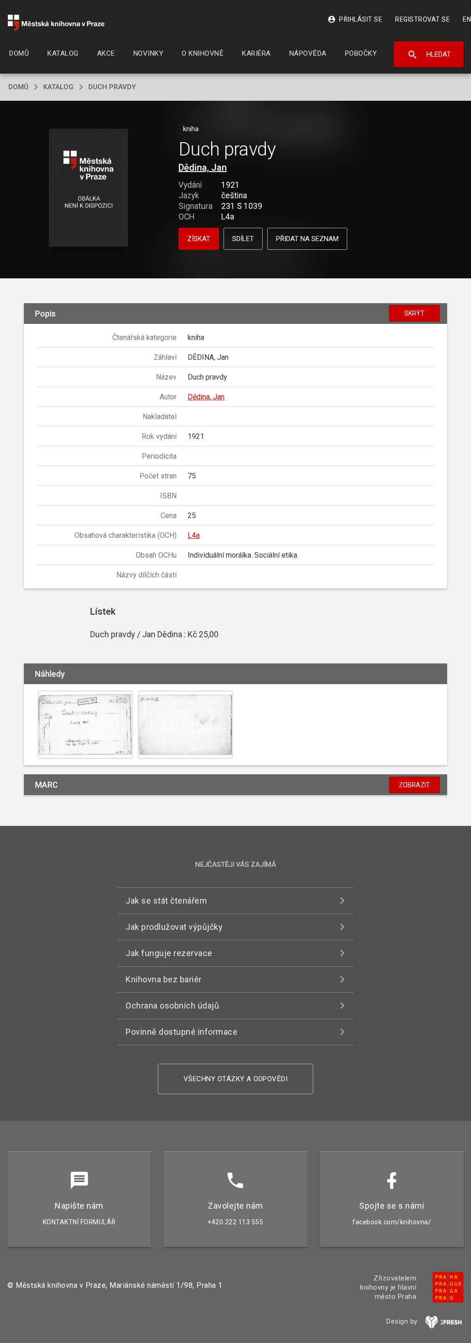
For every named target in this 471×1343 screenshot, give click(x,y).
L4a (194, 535)
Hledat (429, 54)
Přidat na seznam (307, 239)
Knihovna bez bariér (164, 979)
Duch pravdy (112, 87)
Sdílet (243, 239)
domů (18, 87)
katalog (58, 87)
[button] (88, 188)
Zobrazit (414, 785)
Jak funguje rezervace (169, 953)
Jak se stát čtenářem (166, 900)
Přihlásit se (354, 19)
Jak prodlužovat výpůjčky (174, 927)
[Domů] (56, 23)
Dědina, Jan (202, 167)
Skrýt (414, 313)
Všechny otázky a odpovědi (236, 1079)
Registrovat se (422, 19)
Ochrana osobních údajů (172, 1005)
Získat (198, 239)
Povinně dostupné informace (181, 1032)
